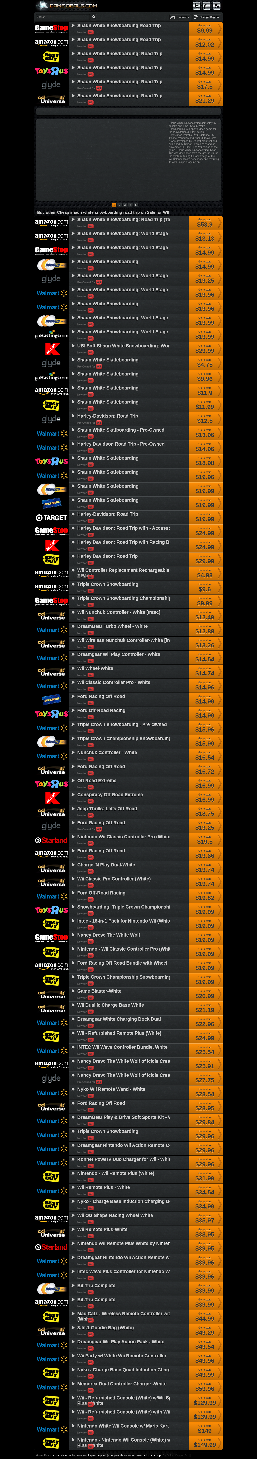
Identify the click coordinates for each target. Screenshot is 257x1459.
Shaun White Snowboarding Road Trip (119, 25)
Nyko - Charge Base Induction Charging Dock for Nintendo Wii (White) (154, 1201)
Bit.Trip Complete (96, 1299)
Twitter (196, 11)
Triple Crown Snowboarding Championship (124, 598)
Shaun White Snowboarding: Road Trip (119, 53)
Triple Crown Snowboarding (107, 584)
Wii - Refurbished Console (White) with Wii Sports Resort (139, 1412)
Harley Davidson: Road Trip (107, 556)
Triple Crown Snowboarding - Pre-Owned (122, 724)
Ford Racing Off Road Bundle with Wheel (122, 963)
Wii (91, 32)
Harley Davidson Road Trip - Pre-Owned (121, 444)
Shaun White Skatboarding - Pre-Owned (120, 430)
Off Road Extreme (96, 780)
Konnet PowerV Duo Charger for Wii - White (125, 1159)
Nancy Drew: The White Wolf (108, 935)
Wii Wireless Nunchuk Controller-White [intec (127, 640)
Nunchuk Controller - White (107, 752)
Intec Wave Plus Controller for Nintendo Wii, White (132, 1271)
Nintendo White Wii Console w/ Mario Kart (123, 1426)
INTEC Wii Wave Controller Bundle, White (122, 1047)
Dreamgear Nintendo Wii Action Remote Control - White (138, 1145)
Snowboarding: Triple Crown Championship (125, 907)
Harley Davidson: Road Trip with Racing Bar (125, 542)
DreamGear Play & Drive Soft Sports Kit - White (129, 1117)
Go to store (205, 29)
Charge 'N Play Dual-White (106, 864)
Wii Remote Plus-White (102, 1229)
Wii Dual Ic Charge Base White (110, 1005)
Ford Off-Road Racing (101, 710)
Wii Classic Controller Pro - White (113, 682)
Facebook (207, 11)
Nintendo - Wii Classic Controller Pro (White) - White (134, 949)
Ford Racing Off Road (101, 696)
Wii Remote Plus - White (103, 1187)
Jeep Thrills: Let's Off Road (107, 808)
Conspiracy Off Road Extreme (110, 794)
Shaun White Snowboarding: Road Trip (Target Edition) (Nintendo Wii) (153, 219)
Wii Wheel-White (95, 668)
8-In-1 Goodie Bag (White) (105, 1327)
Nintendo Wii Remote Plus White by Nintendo (126, 1243)
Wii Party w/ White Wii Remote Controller (121, 1355)
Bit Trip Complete (96, 1285)
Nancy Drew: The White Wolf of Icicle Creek (125, 1061)
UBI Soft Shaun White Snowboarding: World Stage (132, 345)
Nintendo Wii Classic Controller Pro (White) (124, 836)
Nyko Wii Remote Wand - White (111, 1089)
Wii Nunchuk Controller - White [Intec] (118, 612)
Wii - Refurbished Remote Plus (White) (119, 1033)
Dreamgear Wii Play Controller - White (118, 654)
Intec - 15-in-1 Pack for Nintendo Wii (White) (125, 921)
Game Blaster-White (99, 991)
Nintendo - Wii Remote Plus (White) (115, 1173)
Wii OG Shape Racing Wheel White (115, 1215)
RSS (215, 11)
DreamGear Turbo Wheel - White (112, 626)
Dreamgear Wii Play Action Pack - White (120, 1341)
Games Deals (50, 15)
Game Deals (43, 1455)
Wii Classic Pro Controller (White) (114, 878)
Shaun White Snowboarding (107, 261)
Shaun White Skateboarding (108, 359)
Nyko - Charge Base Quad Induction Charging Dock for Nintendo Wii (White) (160, 1369)
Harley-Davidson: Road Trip (107, 416)
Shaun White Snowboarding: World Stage (122, 233)
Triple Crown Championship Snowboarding (124, 738)
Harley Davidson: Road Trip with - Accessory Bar (131, 528)
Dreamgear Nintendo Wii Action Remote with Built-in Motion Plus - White (156, 1257)
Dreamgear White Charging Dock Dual (119, 1019)
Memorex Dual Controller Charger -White (122, 1383)
